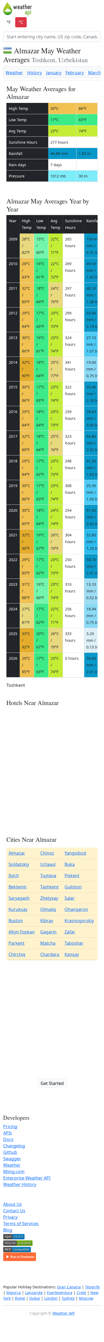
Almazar (17, 853)
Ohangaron (76, 909)
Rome (20, 1298)
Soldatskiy (19, 864)
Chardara (49, 954)
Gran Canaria (69, 1286)
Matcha (47, 943)
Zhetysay (49, 898)
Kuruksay (18, 909)
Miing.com (14, 1171)
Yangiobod (75, 853)
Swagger (12, 1159)
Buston (16, 921)
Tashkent (49, 887)
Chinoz (47, 853)
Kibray (46, 921)
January (53, 73)
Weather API (64, 1313)
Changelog (14, 1146)
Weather (14, 73)
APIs (7, 1133)
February (75, 73)
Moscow (86, 1298)
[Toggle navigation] (97, 9)
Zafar (70, 932)
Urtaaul (47, 864)
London (51, 1298)
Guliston (73, 887)
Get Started (52, 1083)
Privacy (10, 1217)
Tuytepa (48, 875)
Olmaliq (48, 909)
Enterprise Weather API (26, 1178)
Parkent (17, 943)
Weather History (19, 1184)
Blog (7, 1230)
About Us (12, 1204)
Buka (70, 864)
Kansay (72, 954)
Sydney (68, 1298)
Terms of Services (21, 1223)
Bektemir (18, 887)
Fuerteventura (59, 1292)
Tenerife (92, 1286)
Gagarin (48, 932)
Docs (8, 1139)
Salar (70, 898)
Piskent (72, 875)
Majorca (13, 1292)
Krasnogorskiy (79, 921)
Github (10, 1152)
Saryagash (19, 898)
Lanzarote (34, 1292)
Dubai (34, 1298)
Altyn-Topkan (22, 932)
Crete (81, 1292)
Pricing (10, 1126)
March (94, 73)
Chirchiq (17, 954)
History (34, 73)
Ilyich (14, 875)
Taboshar (74, 943)
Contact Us (14, 1211)
